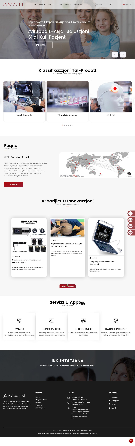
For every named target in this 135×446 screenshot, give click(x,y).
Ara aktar (40, 45)
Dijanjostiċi (110, 115)
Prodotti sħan (80, 430)
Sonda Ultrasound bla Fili (53, 433)
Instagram (115, 401)
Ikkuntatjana (78, 4)
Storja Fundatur (41, 400)
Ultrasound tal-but (65, 433)
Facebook (114, 397)
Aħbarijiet (59, 4)
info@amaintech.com (80, 399)
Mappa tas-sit (88, 430)
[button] (115, 54)
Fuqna (50, 4)
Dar (35, 4)
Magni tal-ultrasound (91, 433)
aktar (24, 119)
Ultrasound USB (76, 433)
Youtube (114, 408)
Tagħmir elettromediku (24, 115)
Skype (113, 404)
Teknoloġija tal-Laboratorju (67, 115)
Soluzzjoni (68, 4)
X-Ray (83, 433)
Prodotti (41, 4)
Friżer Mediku (41, 433)
